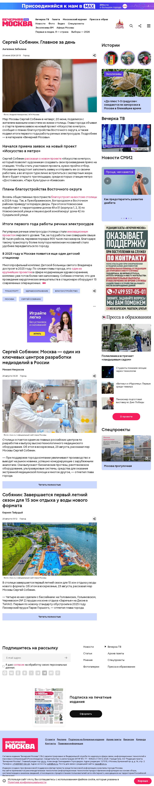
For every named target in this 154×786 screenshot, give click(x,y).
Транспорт (11, 291)
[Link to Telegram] (37, 673)
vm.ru (43, 761)
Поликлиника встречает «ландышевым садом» (118, 357)
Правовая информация (70, 744)
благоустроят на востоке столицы (74, 197)
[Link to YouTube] (31, 673)
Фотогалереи (91, 667)
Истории (111, 45)
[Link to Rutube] (51, 673)
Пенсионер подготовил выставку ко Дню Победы (130, 401)
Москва (9, 299)
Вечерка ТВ (42, 19)
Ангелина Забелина (14, 49)
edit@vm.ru (52, 764)
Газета (56, 19)
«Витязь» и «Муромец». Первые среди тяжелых (133, 385)
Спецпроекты (76, 23)
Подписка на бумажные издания (86, 739)
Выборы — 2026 (80, 31)
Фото (51, 23)
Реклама (61, 739)
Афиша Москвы (65, 27)
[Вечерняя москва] (20, 745)
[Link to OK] (18, 673)
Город (26, 55)
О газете (50, 739)
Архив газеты (116, 653)
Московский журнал (75, 19)
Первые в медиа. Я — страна (51, 31)
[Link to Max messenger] (4, 673)
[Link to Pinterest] (57, 673)
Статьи (87, 653)
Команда (141, 739)
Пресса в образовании (103, 19)
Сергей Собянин (31, 299)
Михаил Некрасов (13, 369)
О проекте (126, 416)
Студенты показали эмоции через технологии (131, 370)
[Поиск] (131, 26)
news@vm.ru (101, 764)
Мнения (87, 660)
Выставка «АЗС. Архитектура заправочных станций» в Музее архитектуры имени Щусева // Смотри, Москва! (111, 58)
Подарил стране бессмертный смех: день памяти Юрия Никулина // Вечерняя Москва (127, 58)
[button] (146, 58)
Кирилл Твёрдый (12, 512)
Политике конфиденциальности (27, 782)
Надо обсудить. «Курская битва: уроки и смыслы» (126, 138)
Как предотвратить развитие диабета (126, 181)
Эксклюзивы (114, 74)
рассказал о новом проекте (43, 158)
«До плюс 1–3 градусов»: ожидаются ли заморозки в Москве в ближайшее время (122, 104)
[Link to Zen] (24, 673)
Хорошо (143, 781)
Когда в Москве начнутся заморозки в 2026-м (126, 83)
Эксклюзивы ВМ (44, 27)
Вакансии (128, 739)
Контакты (50, 744)
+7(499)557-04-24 (21, 764)
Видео (61, 23)
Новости (40, 23)
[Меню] (149, 26)
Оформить (86, 713)
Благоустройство (66, 291)
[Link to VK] (11, 673)
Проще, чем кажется (119, 172)
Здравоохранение (37, 291)
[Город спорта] (119, 25)
